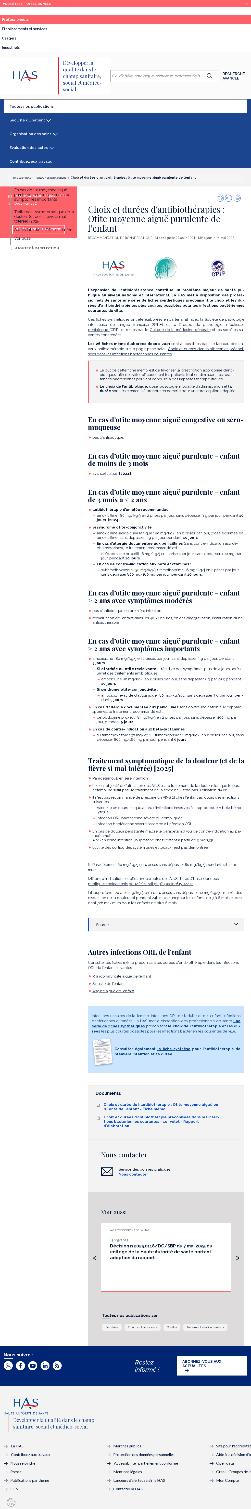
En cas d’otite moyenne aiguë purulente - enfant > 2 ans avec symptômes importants (42, 195)
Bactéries (112, 1327)
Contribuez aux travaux (31, 161)
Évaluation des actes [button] (29, 148)
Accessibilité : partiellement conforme (146, 1463)
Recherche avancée (234, 76)
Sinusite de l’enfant (108, 983)
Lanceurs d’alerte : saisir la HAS (139, 1480)
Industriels (11, 48)
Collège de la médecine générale (180, 330)
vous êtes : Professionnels (27, 4)
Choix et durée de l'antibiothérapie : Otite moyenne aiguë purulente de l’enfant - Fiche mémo (162, 1106)
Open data (225, 1463)
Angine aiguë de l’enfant (113, 991)
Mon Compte (227, 1480)
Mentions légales (127, 1471)
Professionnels (26, 20)
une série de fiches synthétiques (154, 300)
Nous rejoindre (22, 1463)
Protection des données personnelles (144, 1454)
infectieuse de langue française (118, 324)
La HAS (17, 1445)
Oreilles (172, 1327)
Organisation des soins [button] (30, 134)
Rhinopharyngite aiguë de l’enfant (121, 976)
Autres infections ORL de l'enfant (44, 229)
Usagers (9, 38)
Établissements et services (24, 29)
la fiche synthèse (173, 1049)
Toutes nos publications (36, 108)
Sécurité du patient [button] (27, 120)
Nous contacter (133, 1174)
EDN (14, 1488)
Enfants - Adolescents (142, 1327)
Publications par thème (29, 1480)
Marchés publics (127, 1445)
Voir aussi (22, 238)
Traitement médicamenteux (205, 1327)
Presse (16, 1471)
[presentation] (95, 1256)
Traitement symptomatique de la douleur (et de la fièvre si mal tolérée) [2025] (44, 217)
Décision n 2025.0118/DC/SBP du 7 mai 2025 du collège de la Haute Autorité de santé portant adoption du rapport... (161, 1251)
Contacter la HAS (128, 1488)
